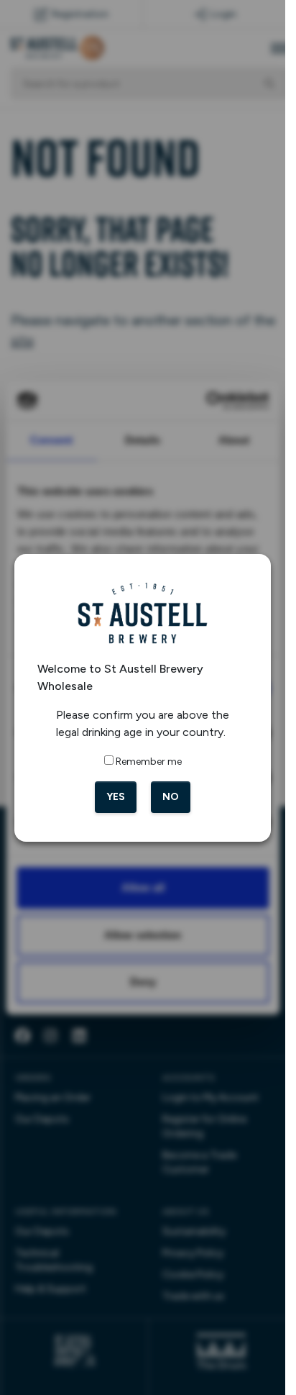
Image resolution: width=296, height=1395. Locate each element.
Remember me (149, 761)
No (170, 797)
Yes (115, 797)
